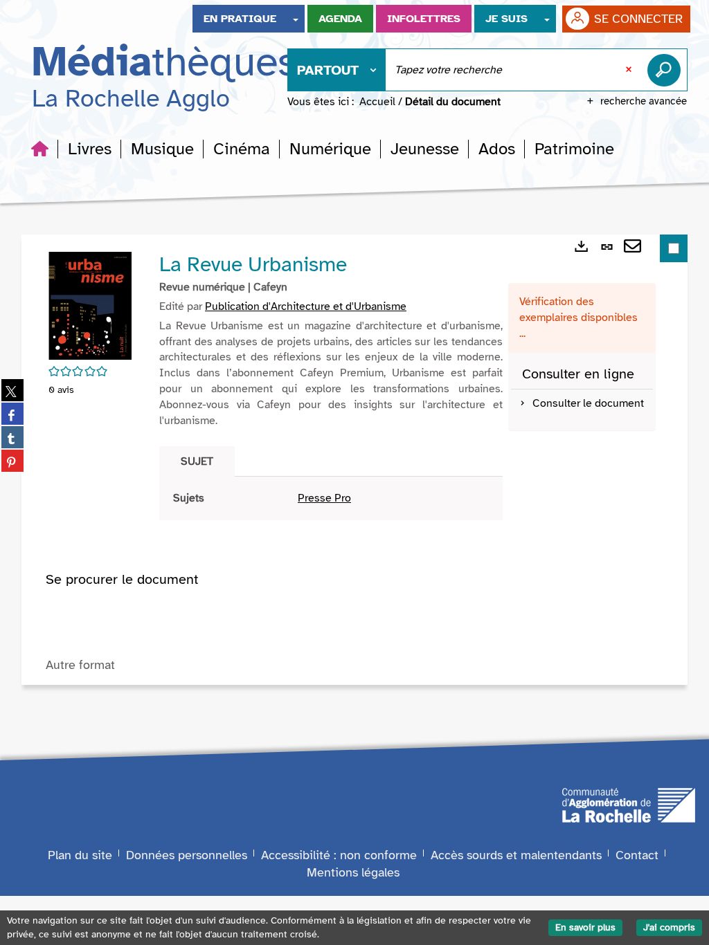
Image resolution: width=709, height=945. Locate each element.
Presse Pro (324, 498)
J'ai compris (669, 927)
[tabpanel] (331, 498)
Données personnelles (186, 855)
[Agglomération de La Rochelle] (628, 803)
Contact (637, 855)
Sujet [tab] (197, 461)
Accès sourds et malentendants (516, 855)
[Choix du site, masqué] (296, 19)
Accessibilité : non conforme (339, 855)
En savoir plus (585, 927)
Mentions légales (353, 872)
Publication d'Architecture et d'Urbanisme (305, 306)
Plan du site (80, 855)
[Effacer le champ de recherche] (630, 70)
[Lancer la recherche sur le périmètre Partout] (667, 70)
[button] (89, 148)
